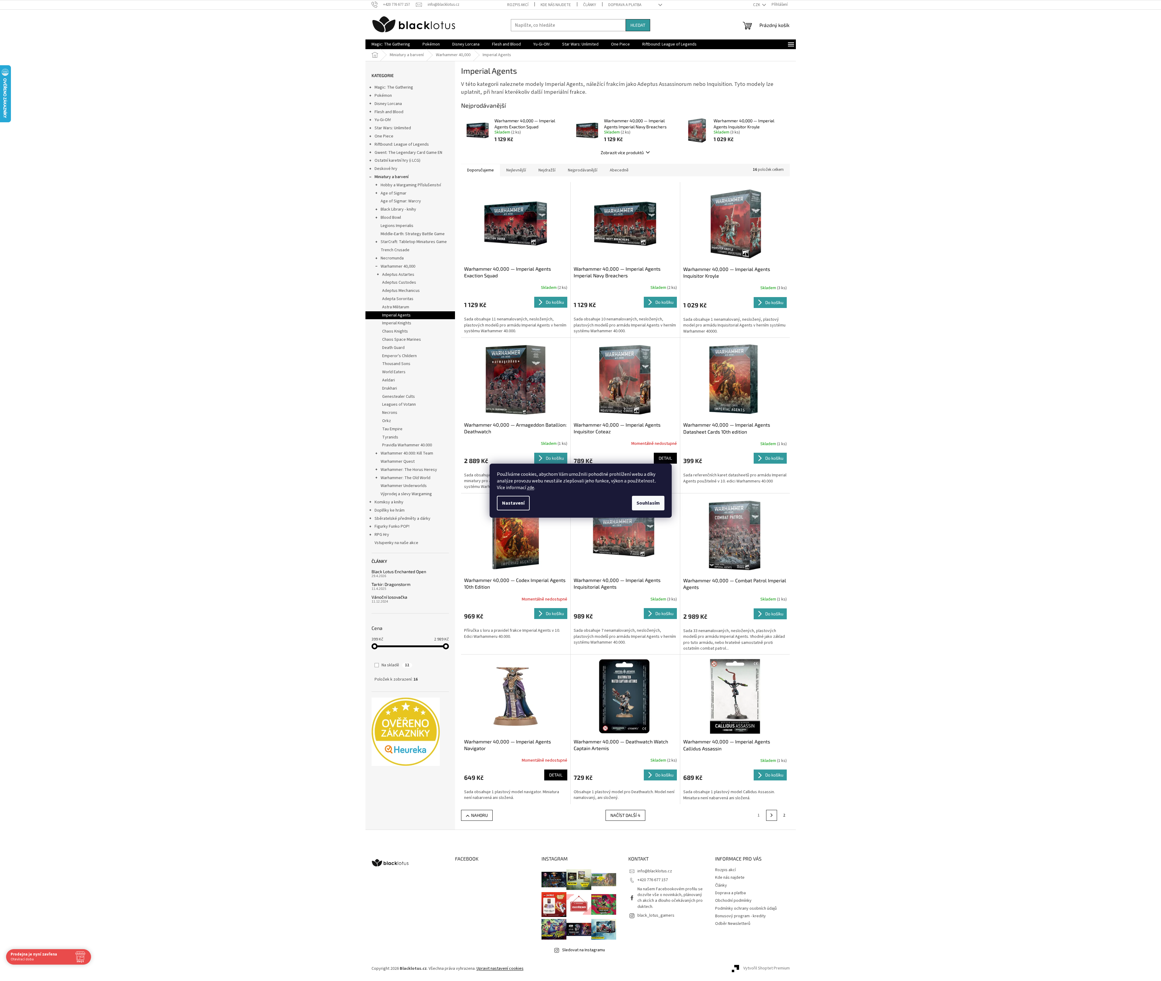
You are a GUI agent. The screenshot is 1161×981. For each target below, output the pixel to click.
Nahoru (479, 815)
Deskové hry (386, 169)
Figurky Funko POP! (392, 526)
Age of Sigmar (393, 193)
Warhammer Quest (398, 461)
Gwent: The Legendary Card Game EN (408, 153)
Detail (665, 458)
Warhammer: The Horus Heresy (409, 470)
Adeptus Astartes (398, 275)
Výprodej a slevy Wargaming (406, 494)
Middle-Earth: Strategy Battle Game (413, 234)
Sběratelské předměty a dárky (402, 519)
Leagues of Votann (399, 404)
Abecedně (619, 170)
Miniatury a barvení (392, 177)
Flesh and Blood (389, 112)
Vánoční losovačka (389, 597)
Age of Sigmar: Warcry (401, 201)
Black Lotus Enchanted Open (399, 571)
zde (530, 487)
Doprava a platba (624, 5)
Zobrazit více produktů (622, 152)
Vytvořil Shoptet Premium (766, 969)
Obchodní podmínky (733, 901)
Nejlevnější (516, 170)
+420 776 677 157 (652, 880)
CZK (757, 5)
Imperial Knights (396, 323)
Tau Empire (392, 429)
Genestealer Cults (398, 397)
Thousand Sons (396, 364)
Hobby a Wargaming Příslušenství (411, 185)
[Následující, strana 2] (771, 815)
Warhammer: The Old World (405, 478)
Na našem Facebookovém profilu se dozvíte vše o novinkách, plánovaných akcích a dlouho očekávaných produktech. (670, 898)
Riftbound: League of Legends (402, 144)
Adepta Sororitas (397, 299)
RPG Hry (382, 535)
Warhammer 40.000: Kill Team (407, 453)
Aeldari (388, 380)
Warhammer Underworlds (404, 486)
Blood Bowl (391, 218)
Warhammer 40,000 (398, 266)
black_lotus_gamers (655, 915)
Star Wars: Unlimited (393, 128)
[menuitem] (390, 44)
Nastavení (513, 503)
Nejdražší (546, 170)
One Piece (384, 136)
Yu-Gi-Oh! (383, 120)
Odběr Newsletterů (732, 924)
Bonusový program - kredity (740, 916)
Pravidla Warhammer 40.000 (407, 445)
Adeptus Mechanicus (401, 291)
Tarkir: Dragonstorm (391, 584)
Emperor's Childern (399, 356)
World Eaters (394, 372)
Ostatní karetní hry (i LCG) (397, 160)
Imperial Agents (396, 315)
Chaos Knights (395, 331)
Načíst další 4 (625, 815)
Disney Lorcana (388, 104)
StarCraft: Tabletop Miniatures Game (414, 242)
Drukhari (389, 388)
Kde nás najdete (556, 5)
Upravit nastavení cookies (500, 969)
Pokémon (383, 96)
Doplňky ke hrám (390, 510)
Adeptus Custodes (399, 282)
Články (589, 5)
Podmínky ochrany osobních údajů (746, 908)
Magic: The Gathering (394, 87)
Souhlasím (648, 503)
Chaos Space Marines (401, 340)
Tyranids (390, 437)
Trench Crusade (395, 250)
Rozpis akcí (517, 5)
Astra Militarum (395, 307)
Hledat (637, 25)
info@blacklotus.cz (654, 871)
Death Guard (393, 348)
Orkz (386, 421)
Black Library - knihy (398, 209)
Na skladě (395, 665)
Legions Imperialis (397, 226)
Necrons (389, 413)
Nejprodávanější (582, 170)
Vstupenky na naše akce (396, 543)
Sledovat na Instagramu (583, 950)
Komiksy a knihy (389, 502)
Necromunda (392, 258)
